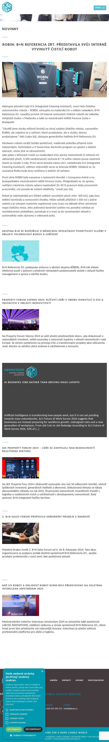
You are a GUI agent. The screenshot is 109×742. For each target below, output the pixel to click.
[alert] (24, 703)
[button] (24, 735)
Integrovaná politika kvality (67, 739)
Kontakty (66, 680)
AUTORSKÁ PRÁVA (79, 737)
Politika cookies (96, 737)
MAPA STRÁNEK (63, 737)
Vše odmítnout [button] (33, 729)
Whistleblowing (96, 680)
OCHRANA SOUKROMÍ (46, 737)
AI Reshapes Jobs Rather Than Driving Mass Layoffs (42, 382)
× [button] (42, 671)
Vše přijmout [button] (14, 729)
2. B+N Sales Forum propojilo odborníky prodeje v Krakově (46, 517)
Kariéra (53, 680)
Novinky (79, 680)
